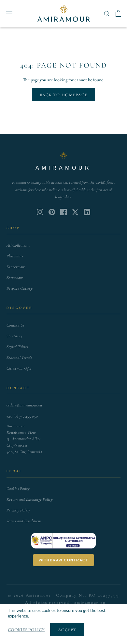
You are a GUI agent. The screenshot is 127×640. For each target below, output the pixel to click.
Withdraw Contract (64, 560)
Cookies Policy (18, 488)
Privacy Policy (18, 510)
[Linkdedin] (75, 212)
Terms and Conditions (24, 521)
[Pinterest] (52, 212)
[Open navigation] (9, 13)
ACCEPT (67, 629)
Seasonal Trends (19, 357)
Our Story (14, 336)
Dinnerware (16, 266)
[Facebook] (63, 212)
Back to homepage (64, 95)
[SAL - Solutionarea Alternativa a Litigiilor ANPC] (63, 541)
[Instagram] (40, 212)
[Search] (107, 13)
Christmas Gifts (19, 368)
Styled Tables (17, 346)
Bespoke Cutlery (20, 288)
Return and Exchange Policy (30, 499)
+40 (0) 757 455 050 (22, 416)
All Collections (18, 245)
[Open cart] (118, 13)
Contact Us (16, 325)
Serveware (15, 277)
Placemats (15, 256)
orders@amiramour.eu (24, 405)
